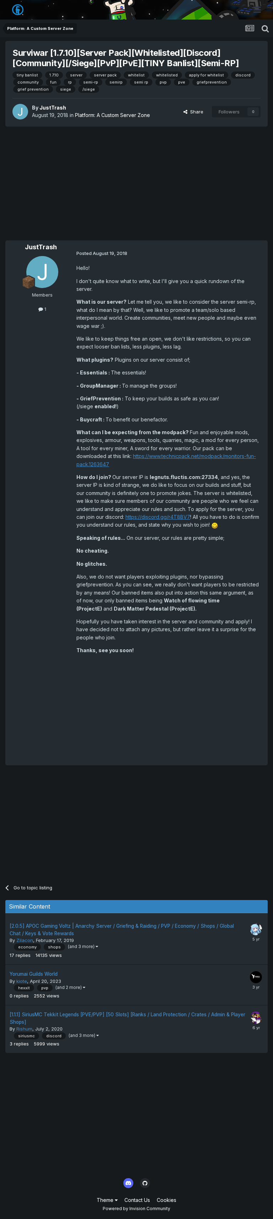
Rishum (24, 1029)
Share (195, 112)
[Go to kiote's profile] (256, 977)
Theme (106, 1200)
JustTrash (52, 108)
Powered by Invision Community (136, 1208)
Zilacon (24, 940)
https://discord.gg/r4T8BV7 (157, 517)
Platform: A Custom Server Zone (112, 115)
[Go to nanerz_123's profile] (256, 929)
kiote (21, 981)
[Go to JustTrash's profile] (20, 111)
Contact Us (137, 1200)
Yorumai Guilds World (34, 974)
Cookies (166, 1200)
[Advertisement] (136, 183)
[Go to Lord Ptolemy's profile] (256, 1018)
